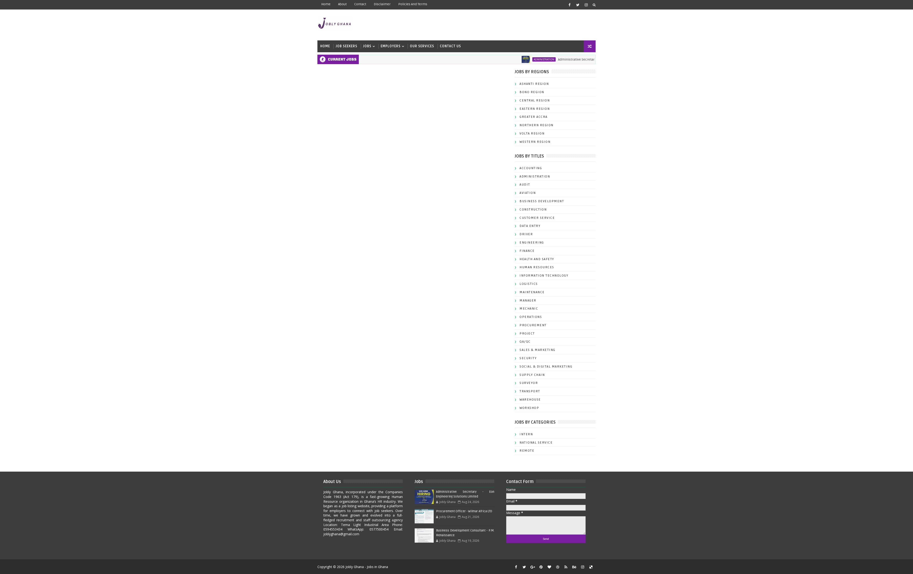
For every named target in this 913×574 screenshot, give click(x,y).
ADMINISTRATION (524, 59)
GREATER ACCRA (534, 117)
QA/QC (525, 342)
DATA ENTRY (530, 226)
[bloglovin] (549, 566)
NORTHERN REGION (537, 125)
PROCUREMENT (533, 325)
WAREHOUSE (530, 399)
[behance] (574, 566)
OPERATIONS (531, 317)
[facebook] (569, 4)
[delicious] (590, 566)
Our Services (422, 46)
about (342, 4)
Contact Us (450, 46)
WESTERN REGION (535, 142)
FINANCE (527, 251)
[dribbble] (557, 566)
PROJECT (527, 333)
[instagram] (586, 4)
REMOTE (527, 451)
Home (325, 4)
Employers (391, 46)
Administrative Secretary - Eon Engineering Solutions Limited (585, 59)
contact (360, 4)
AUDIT (525, 184)
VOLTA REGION (532, 133)
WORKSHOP (529, 408)
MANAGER (528, 300)
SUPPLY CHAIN (532, 375)
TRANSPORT (530, 391)
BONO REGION (532, 92)
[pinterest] (540, 566)
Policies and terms (412, 4)
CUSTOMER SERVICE (537, 218)
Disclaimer (382, 4)
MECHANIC (529, 308)
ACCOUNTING (531, 168)
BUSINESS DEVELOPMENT (542, 201)
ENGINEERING (532, 242)
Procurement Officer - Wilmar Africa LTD (464, 511)
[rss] (565, 566)
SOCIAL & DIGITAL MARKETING (546, 366)
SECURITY (528, 358)
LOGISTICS (529, 284)
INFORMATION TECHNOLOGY (544, 275)
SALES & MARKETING (537, 350)
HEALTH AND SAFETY (537, 259)
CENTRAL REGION (535, 100)
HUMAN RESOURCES (537, 267)
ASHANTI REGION (534, 84)
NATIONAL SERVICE (536, 442)
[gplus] (532, 566)
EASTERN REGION (535, 109)
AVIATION (528, 193)
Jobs (367, 46)
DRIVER (526, 234)
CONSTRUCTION (533, 209)
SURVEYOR (529, 383)
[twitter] (577, 4)
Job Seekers (346, 46)
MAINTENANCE (532, 292)
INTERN (526, 434)
